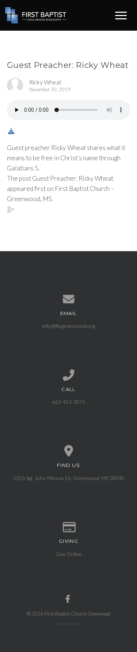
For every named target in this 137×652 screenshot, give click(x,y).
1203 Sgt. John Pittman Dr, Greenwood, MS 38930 (68, 478)
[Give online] (68, 527)
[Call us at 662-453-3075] (68, 375)
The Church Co (68, 624)
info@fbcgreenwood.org (68, 326)
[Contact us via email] (68, 299)
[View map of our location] (68, 451)
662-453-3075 (68, 402)
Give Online (69, 554)
